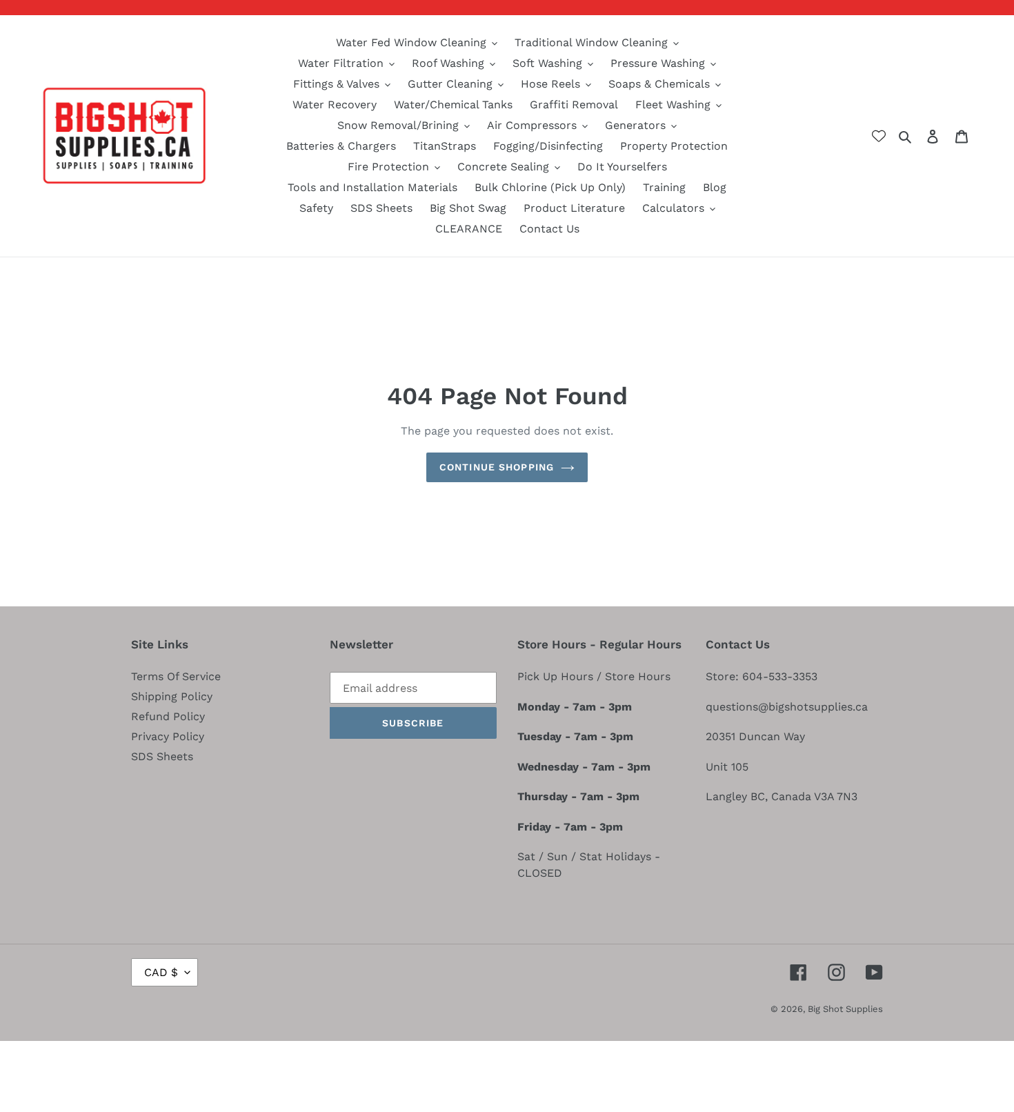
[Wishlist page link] (879, 136)
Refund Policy (168, 716)
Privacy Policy (167, 736)
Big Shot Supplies (845, 1009)
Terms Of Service (176, 676)
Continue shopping (496, 467)
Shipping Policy (171, 696)
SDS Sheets (162, 756)
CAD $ (161, 972)
